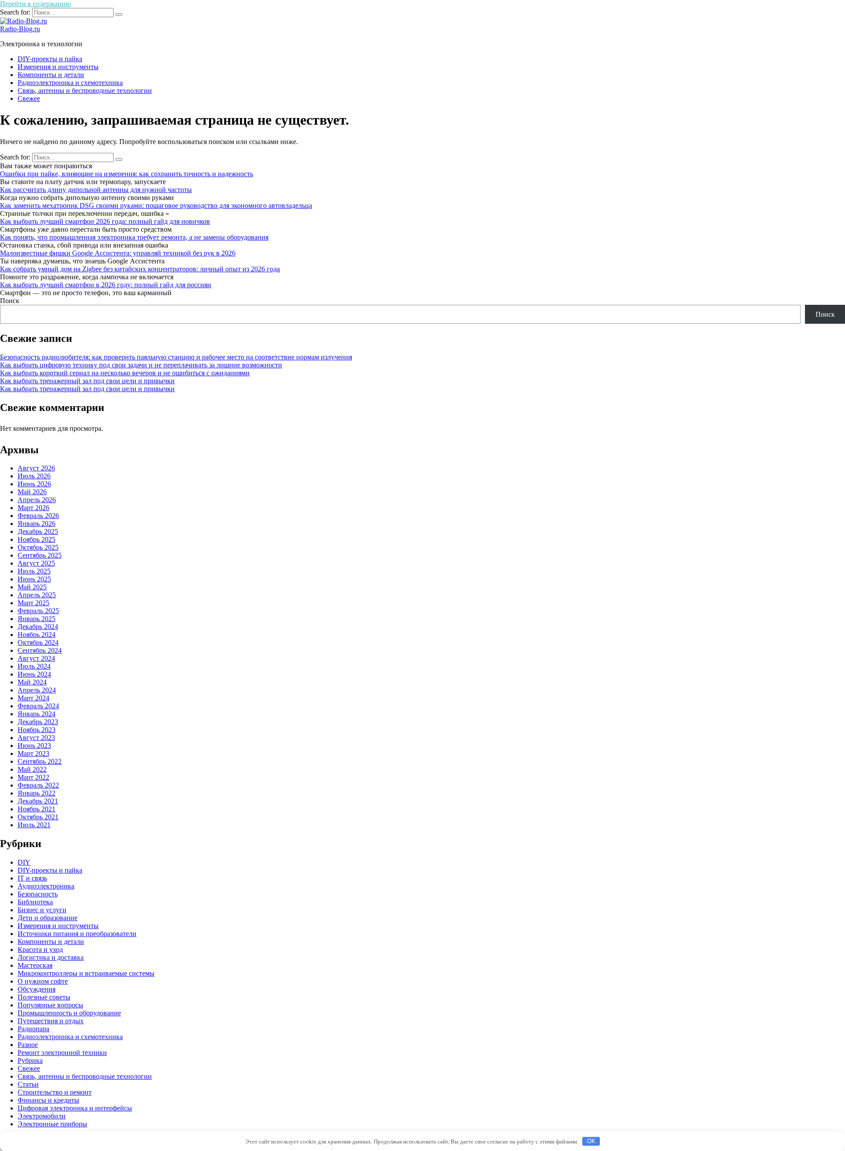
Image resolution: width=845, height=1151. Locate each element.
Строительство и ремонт (55, 1092)
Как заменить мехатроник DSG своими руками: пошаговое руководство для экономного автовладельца (156, 205)
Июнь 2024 (34, 674)
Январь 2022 (36, 793)
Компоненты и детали (51, 74)
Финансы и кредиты (48, 1100)
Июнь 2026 (34, 484)
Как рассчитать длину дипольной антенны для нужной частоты (96, 189)
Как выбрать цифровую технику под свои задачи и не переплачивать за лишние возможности (141, 365)
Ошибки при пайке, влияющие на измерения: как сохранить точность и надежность (126, 174)
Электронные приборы (52, 1124)
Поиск (9, 300)
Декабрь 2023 (38, 721)
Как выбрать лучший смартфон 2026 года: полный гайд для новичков (105, 221)
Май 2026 (32, 492)
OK (591, 1141)
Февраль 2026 (38, 515)
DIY (24, 862)
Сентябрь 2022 (40, 761)
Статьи (28, 1084)
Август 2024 (36, 658)
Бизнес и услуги (42, 910)
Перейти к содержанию (35, 3)
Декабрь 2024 (38, 626)
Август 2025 (36, 563)
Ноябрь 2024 (36, 634)
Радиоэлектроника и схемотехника (70, 82)
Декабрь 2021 (38, 801)
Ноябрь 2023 (36, 729)
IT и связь (32, 878)
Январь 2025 (36, 618)
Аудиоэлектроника (46, 886)
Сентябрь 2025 (40, 555)
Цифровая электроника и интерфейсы (75, 1108)
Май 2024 (32, 682)
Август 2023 (36, 737)
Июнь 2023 (34, 745)
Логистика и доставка (51, 957)
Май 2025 (32, 587)
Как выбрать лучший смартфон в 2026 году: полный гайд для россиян (105, 285)
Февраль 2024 (38, 706)
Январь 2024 (36, 714)
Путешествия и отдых (51, 1021)
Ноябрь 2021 (36, 809)
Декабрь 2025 (38, 531)
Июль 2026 (34, 476)
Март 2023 (33, 753)
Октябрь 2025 (38, 547)
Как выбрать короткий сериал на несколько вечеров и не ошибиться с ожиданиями (125, 373)
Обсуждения (36, 989)
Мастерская (35, 965)
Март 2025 (33, 603)
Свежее (29, 98)
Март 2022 (33, 777)
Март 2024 (33, 698)
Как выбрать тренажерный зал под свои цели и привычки (87, 381)
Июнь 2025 (34, 579)
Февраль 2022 (38, 785)
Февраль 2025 (38, 610)
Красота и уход (40, 949)
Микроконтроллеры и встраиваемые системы (86, 973)
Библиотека (35, 902)
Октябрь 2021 (38, 817)
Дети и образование (47, 918)
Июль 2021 (34, 825)
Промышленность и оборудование (69, 1013)
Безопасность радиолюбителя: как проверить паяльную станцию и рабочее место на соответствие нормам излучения (176, 357)
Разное (28, 1044)
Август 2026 (36, 468)
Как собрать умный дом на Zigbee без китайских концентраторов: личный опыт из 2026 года (140, 269)
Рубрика (30, 1060)
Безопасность (38, 894)
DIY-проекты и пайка (50, 59)
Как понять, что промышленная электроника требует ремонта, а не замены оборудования (134, 237)
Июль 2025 (34, 571)
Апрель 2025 (37, 595)
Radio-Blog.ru (20, 29)
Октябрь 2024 (38, 642)
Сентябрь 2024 (40, 650)
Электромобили (42, 1116)
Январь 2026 (36, 523)
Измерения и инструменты (58, 66)
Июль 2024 (34, 666)
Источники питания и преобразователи (77, 933)
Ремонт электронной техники (62, 1052)
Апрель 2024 (37, 690)
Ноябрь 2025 (36, 539)
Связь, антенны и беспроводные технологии (85, 90)
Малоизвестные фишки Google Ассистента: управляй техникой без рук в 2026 (117, 253)
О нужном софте (43, 981)
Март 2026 (33, 507)
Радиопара (33, 1029)
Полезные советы (44, 997)
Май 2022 (32, 769)
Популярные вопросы (50, 1005)
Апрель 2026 (37, 499)
